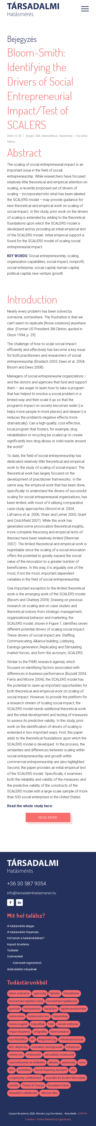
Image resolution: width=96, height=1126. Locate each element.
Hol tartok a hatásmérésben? (25, 938)
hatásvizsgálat (18, 1024)
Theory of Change (33, 1085)
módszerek (34, 1054)
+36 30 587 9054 (26, 884)
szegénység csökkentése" (25, 1077)
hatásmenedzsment (73, 1008)
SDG (11, 1070)
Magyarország (47, 1039)
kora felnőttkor (18, 1039)
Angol (30, 135)
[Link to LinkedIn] (19, 902)
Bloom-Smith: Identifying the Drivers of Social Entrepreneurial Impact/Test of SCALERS (40, 88)
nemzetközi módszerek (59, 1054)
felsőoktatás (71, 993)
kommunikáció (59, 1031)
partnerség (68, 1062)
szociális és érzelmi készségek (65, 1077)
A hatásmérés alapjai (20, 926)
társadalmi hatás (58, 1085)
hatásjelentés (32, 1008)
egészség (39, 993)
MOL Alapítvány (18, 1047)
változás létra (49, 1093)
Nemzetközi (50, 135)
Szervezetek (15, 956)
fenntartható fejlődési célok (26, 1001)
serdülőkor (24, 1070)
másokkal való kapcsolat (47, 1047)
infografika (40, 1031)
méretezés (73, 1047)
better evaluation (19, 993)
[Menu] (83, 9)
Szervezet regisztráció (27, 962)
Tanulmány (66, 135)
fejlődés (55, 993)
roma (82, 1062)
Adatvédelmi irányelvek (22, 969)
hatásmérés (16, 1016)
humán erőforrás (68, 1024)
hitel (51, 1024)
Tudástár (12, 950)
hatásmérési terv (38, 1016)
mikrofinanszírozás (72, 1039)
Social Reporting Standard (51, 1070)
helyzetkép (38, 1024)
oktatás (53, 1062)
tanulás (13, 1085)
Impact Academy (18, 944)
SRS (73, 1070)
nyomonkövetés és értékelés (27, 1062)
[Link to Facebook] (10, 902)
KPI (32, 1039)
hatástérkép (60, 1016)
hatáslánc (50, 1008)
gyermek (14, 1008)
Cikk (38, 135)
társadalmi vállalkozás (23, 1093)
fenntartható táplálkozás (62, 1001)
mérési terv (16, 1054)
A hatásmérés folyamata (23, 932)
